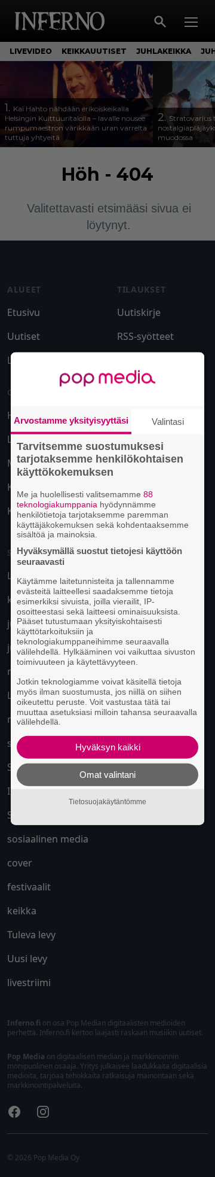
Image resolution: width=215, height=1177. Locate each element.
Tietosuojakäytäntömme (107, 801)
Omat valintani (107, 775)
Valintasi (168, 421)
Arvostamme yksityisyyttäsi (71, 420)
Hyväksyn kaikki (107, 747)
